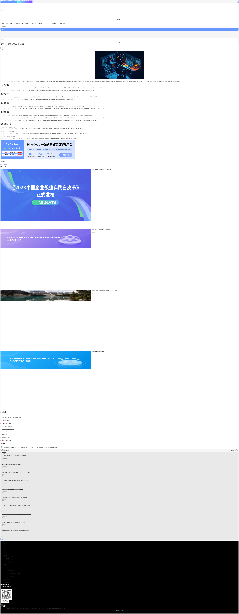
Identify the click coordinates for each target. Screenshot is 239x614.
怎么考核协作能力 (5, 431)
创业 (49, 447)
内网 (26, 447)
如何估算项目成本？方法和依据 (98, 351)
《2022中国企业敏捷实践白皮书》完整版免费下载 (101, 229)
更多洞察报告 (8, 579)
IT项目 (1, 447)
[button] (119, 20)
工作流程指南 (8, 574)
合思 (43, 608)
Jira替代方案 (62, 23)
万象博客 (32, 608)
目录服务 (7, 553)
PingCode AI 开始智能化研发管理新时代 (24, 0)
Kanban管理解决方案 (10, 558)
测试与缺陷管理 (25, 23)
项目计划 (16, 97)
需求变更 (6, 447)
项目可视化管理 (53, 447)
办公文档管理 (30, 447)
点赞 (3, 161)
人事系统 (40, 608)
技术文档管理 (11, 447)
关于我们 (7, 582)
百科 (2, 49)
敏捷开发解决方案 (9, 556)
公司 (4, 580)
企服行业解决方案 (9, 562)
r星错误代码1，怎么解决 (6, 437)
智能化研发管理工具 (60, 608)
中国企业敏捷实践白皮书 (10, 577)
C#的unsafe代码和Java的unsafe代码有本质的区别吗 (11, 417)
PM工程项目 (40, 447)
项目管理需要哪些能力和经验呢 (8, 429)
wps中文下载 (21, 608)
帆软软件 (47, 608)
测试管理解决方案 (9, 561)
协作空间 (7, 550)
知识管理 (34, 23)
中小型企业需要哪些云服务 (7, 420)
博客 (6, 565)
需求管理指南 (8, 571)
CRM (14, 608)
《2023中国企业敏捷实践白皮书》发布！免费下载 (101, 169)
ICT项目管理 (22, 447)
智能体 (54, 608)
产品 (4, 541)
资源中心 (5, 564)
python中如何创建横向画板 (7, 426)
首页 (3, 23)
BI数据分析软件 (9, 608)
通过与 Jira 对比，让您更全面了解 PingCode (8, 0)
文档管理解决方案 (9, 559)
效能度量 (40, 23)
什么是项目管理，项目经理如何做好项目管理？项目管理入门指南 (104, 290)
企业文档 (36, 447)
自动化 (6, 552)
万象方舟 (36, 608)
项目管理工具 (68, 608)
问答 (6, 568)
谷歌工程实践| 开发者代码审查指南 (13, 573)
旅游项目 (46, 447)
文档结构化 (16, 447)
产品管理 (7, 543)
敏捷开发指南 (11, 570)
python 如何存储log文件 (6, 440)
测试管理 (7, 547)
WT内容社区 (26, 608)
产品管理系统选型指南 (10, 576)
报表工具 (51, 608)
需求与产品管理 (9, 23)
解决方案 (54, 23)
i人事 (16, 608)
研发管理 (47, 23)
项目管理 (18, 23)
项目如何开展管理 (5, 434)
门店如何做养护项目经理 (7, 423)
